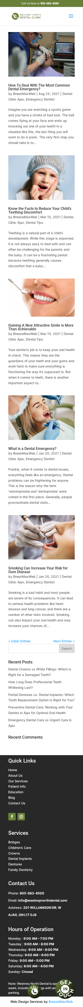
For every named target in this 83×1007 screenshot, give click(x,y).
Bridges (14, 842)
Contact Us (16, 803)
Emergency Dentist (40, 99)
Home (12, 770)
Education (15, 792)
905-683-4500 (49, 3)
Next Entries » (64, 641)
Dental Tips (34, 222)
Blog (11, 797)
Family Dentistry (20, 870)
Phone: (26, 893)
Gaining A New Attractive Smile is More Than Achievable (41, 327)
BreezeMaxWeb (25, 217)
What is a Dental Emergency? (32, 448)
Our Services (18, 781)
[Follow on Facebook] (12, 816)
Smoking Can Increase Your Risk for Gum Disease (38, 570)
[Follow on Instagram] (21, 816)
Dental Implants (20, 859)
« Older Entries (19, 641)
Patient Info (17, 786)
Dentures (15, 864)
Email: (37, 900)
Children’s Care (19, 848)
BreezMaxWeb (24, 94)
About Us (15, 775)
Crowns (14, 853)
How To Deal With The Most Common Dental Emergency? (39, 87)
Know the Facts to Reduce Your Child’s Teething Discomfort (39, 210)
